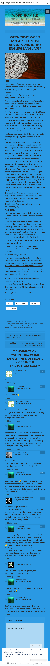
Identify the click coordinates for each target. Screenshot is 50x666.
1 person (17, 421)
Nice (20, 326)
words (41, 324)
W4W (21, 324)
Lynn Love (24, 322)
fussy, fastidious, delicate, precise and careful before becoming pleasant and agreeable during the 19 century (24, 263)
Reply (42, 371)
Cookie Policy (8, 656)
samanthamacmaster (21, 498)
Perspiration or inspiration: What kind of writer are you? (24, 336)
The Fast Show (26, 326)
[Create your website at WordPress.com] (25, 2)
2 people (16, 383)
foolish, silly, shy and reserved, (17, 260)
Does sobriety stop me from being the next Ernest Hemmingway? (26, 344)
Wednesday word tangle (31, 324)
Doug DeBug (17, 452)
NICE (31, 293)
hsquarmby (17, 371)
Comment (36, 646)
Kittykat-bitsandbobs (30, 287)
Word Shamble (25, 15)
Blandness (15, 326)
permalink (29, 328)
